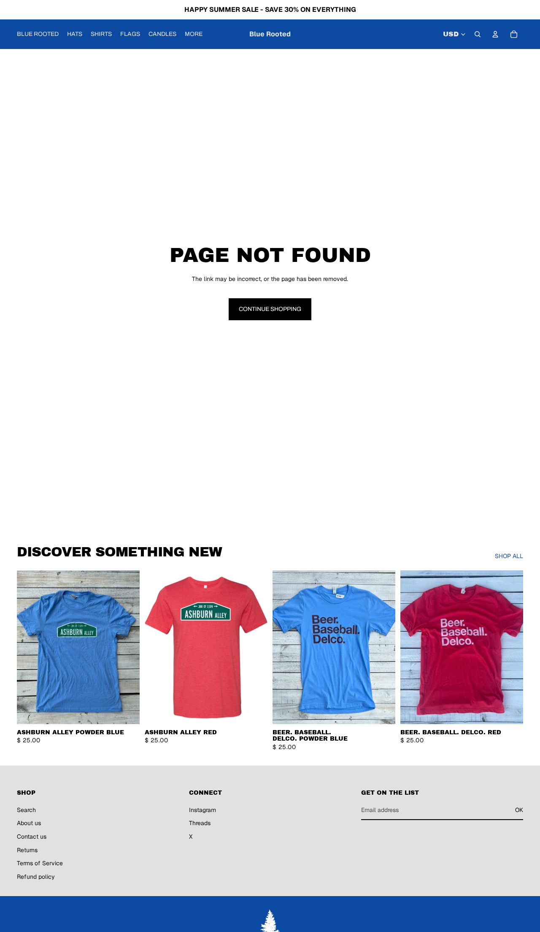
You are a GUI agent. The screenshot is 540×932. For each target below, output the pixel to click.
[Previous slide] (29, 647)
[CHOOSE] (126, 711)
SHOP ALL (509, 556)
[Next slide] (127, 647)
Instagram (202, 810)
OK (519, 810)
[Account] (495, 34)
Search (26, 810)
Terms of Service (40, 863)
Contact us (31, 836)
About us (29, 823)
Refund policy (36, 876)
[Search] (477, 34)
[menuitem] (194, 34)
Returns (27, 850)
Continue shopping (270, 309)
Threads (200, 823)
